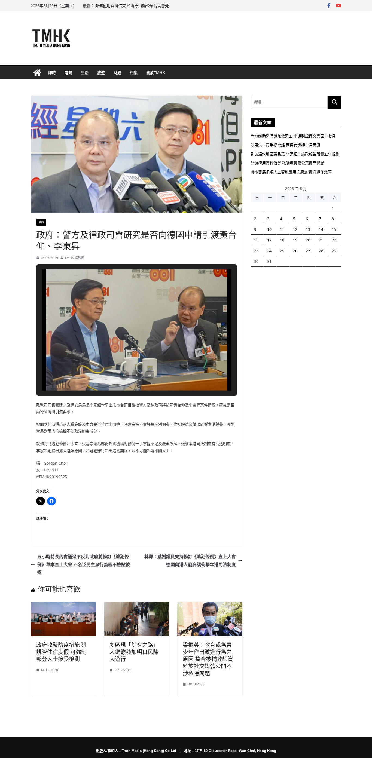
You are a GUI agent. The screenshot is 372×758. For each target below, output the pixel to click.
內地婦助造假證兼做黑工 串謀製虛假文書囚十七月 (293, 136)
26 (295, 250)
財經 (117, 72)
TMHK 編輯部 (74, 258)
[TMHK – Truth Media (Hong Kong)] (37, 72)
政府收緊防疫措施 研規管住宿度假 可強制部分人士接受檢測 (61, 652)
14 (321, 229)
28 (321, 250)
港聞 (68, 72)
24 (269, 250)
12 (295, 229)
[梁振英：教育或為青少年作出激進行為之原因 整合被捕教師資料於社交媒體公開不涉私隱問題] (209, 606)
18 (282, 240)
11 (282, 229)
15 (334, 229)
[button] (124, 375)
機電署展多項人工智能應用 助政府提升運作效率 (291, 171)
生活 (85, 72)
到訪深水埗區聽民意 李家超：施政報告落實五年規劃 (295, 153)
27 (308, 250)
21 (321, 240)
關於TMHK (155, 72)
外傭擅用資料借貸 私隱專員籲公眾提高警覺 (132, 5)
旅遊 (101, 72)
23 (256, 250)
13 (308, 229)
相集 (134, 72)
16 (256, 240)
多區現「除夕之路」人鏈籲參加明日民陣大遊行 (133, 652)
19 (295, 240)
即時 (52, 72)
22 (334, 240)
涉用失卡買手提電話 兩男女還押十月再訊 (285, 145)
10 (269, 229)
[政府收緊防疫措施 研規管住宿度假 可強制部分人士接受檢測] (63, 606)
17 (269, 240)
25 (282, 250)
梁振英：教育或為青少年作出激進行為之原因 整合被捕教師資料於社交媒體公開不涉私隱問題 (208, 659)
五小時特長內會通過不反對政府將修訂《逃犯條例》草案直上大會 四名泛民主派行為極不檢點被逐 (83, 564)
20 (308, 240)
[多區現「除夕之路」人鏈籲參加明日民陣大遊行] (136, 606)
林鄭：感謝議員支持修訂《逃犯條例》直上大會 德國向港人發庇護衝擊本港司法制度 (190, 560)
